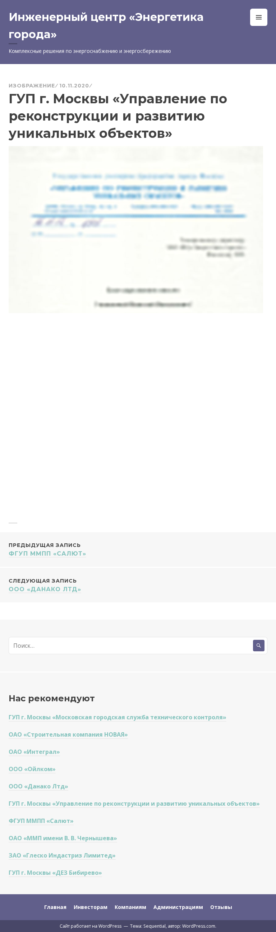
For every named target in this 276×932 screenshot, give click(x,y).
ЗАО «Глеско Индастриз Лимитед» (62, 855)
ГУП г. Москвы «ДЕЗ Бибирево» (55, 873)
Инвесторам (90, 907)
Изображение (32, 85)
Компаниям (130, 907)
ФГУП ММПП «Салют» (47, 549)
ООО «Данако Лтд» (45, 585)
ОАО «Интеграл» (34, 752)
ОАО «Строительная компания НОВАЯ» (68, 734)
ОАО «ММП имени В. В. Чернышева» (63, 838)
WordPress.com (198, 926)
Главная (55, 907)
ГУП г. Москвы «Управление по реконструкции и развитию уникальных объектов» (134, 803)
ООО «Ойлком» (32, 769)
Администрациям (178, 907)
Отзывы (221, 907)
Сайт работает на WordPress (90, 926)
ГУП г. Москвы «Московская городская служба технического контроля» (117, 717)
